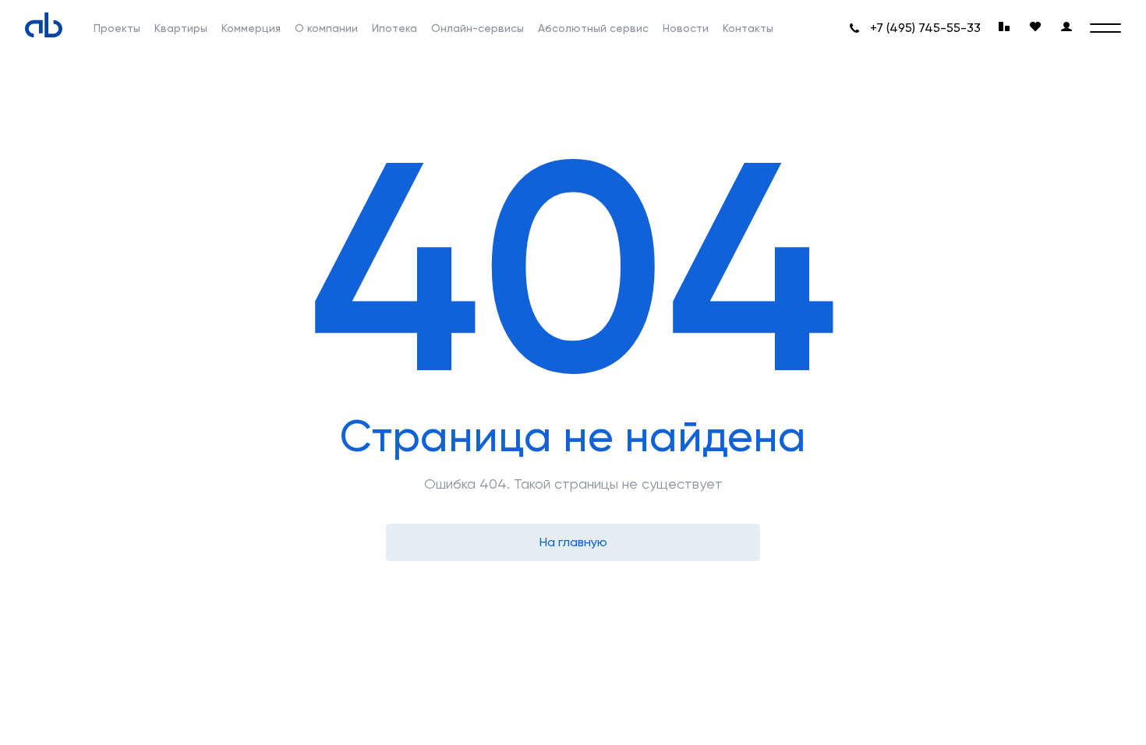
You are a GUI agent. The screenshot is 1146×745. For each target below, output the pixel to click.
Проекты (117, 28)
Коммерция (251, 28)
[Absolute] (43, 25)
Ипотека (394, 28)
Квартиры (180, 28)
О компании (326, 28)
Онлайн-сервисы (477, 28)
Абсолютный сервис (593, 28)
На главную (573, 542)
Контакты (748, 28)
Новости (686, 28)
